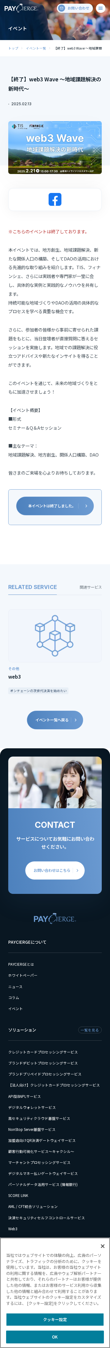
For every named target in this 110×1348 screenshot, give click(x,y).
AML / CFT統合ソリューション (33, 1206)
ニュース (15, 986)
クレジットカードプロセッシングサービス (43, 1052)
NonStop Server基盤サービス (32, 1129)
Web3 (12, 1228)
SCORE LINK (18, 1195)
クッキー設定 (55, 1319)
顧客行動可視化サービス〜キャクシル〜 (41, 1151)
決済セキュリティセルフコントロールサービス (46, 1217)
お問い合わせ (79, 8)
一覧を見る (90, 1030)
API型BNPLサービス (24, 1096)
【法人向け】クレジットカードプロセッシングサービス (54, 1085)
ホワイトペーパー (23, 975)
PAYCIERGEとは (21, 964)
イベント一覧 (36, 48)
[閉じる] (102, 1246)
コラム (13, 997)
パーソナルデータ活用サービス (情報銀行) (43, 1184)
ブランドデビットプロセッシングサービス (43, 1063)
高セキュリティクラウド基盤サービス (39, 1118)
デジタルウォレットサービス (32, 1107)
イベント (15, 1008)
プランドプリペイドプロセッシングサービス (45, 1074)
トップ (13, 48)
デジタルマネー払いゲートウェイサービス (43, 1173)
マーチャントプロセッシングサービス (39, 1162)
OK (55, 1337)
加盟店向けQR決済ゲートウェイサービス (42, 1140)
